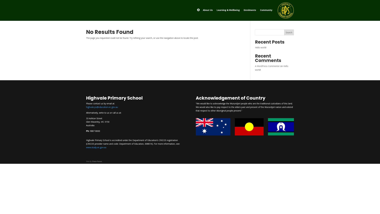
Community (266, 10)
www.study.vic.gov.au (96, 147)
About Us (208, 10)
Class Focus (97, 161)
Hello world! (260, 47)
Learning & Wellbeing (228, 10)
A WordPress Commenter (267, 66)
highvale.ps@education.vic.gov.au (102, 107)
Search (289, 32)
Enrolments (250, 10)
